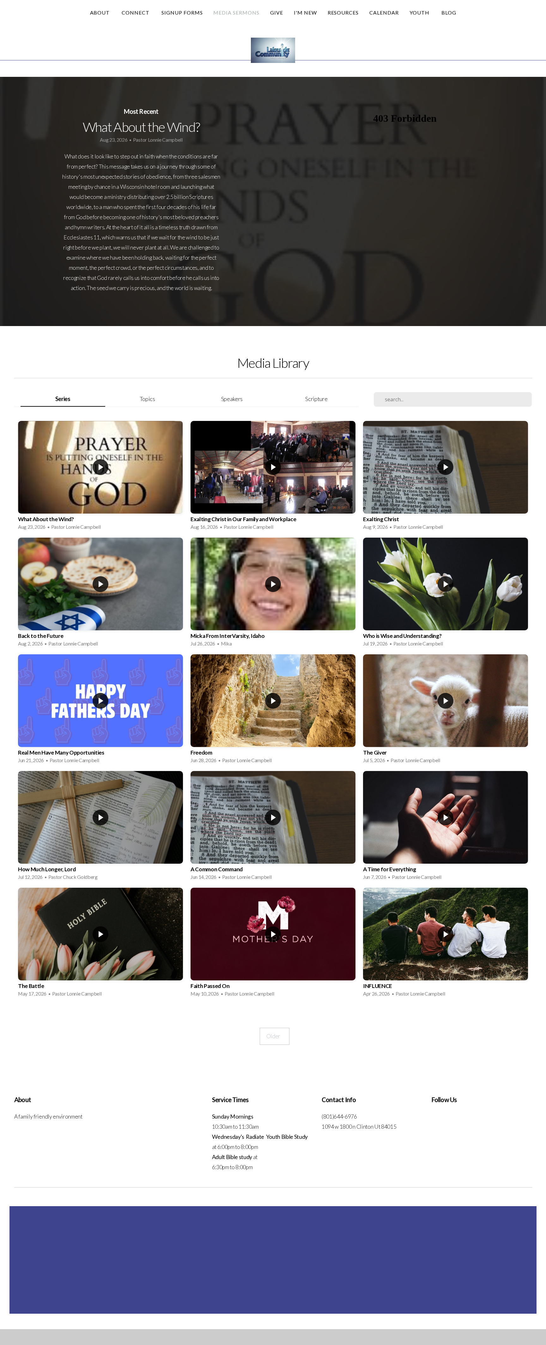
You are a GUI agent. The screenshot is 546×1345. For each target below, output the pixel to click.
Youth (420, 12)
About (100, 12)
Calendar (384, 12)
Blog (448, 12)
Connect (136, 12)
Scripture (316, 398)
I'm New (305, 12)
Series (62, 398)
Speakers (232, 398)
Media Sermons (236, 12)
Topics (147, 398)
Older (274, 1036)
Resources (343, 12)
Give (276, 12)
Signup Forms (182, 12)
